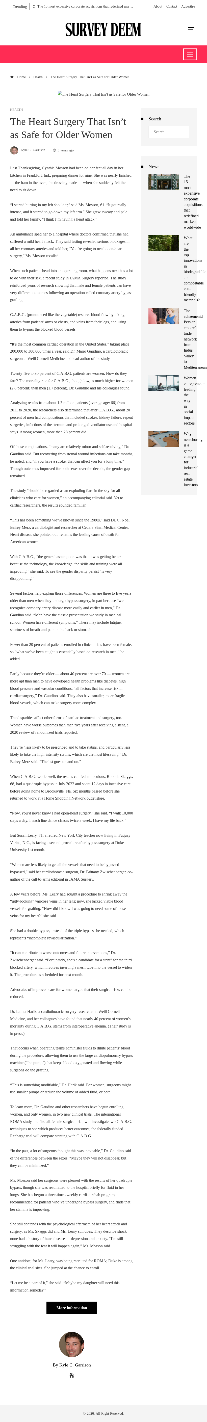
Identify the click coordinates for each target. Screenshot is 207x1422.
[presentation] (33, 5)
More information (72, 1308)
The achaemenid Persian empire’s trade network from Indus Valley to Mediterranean (195, 339)
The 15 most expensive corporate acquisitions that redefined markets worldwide (85, 6)
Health (16, 110)
